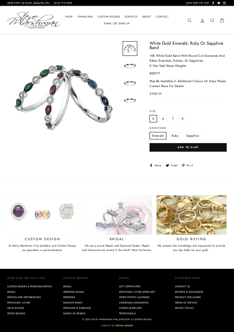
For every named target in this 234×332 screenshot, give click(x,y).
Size (153, 111)
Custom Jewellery (130, 308)
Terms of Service (186, 302)
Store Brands (16, 313)
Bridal (11, 292)
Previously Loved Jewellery (137, 292)
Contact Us (182, 286)
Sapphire (192, 135)
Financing (85, 16)
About (146, 16)
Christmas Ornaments (133, 302)
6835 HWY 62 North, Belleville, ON (28, 3)
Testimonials (127, 313)
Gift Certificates (129, 286)
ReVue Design (117, 325)
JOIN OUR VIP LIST (197, 3)
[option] (63, 97)
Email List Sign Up (117, 23)
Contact (162, 16)
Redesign (69, 297)
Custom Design (109, 16)
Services (131, 16)
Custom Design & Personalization (29, 286)
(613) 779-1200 (63, 3)
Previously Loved (18, 302)
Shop (69, 16)
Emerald (158, 135)
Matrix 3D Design (74, 313)
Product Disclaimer (188, 297)
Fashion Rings (72, 302)
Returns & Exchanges (189, 292)
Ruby (175, 135)
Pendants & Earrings (77, 308)
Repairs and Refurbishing (24, 297)
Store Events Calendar (134, 297)
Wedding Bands (73, 292)
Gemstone (158, 128)
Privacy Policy (184, 308)
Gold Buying (15, 308)
